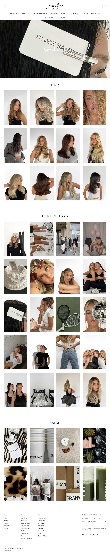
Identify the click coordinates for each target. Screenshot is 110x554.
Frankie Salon (11, 548)
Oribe (5, 518)
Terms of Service (43, 536)
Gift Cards (41, 523)
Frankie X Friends (26, 538)
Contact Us (41, 520)
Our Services (25, 525)
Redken (6, 523)
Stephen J (7, 525)
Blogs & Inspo (25, 523)
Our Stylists (24, 518)
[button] (5, 5)
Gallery (23, 536)
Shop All (6, 528)
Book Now (24, 520)
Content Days (25, 533)
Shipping (40, 528)
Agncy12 (9, 550)
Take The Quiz (25, 528)
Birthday (84, 521)
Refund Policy (42, 531)
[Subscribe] (105, 525)
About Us (41, 525)
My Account (42, 518)
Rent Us (23, 531)
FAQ (39, 533)
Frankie (6, 520)
